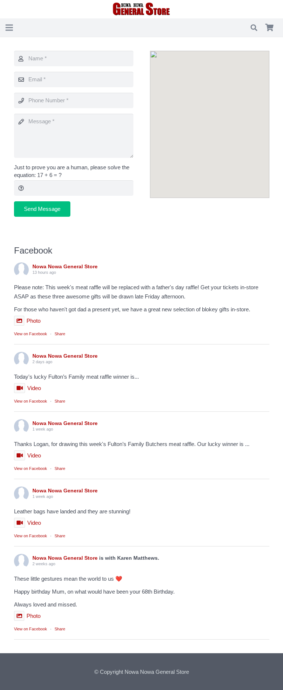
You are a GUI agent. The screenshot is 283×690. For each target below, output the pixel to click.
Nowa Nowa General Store (65, 266)
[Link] (141, 9)
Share (60, 334)
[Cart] (269, 27)
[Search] (254, 27)
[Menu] (9, 27)
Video (34, 388)
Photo (34, 321)
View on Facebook (30, 334)
